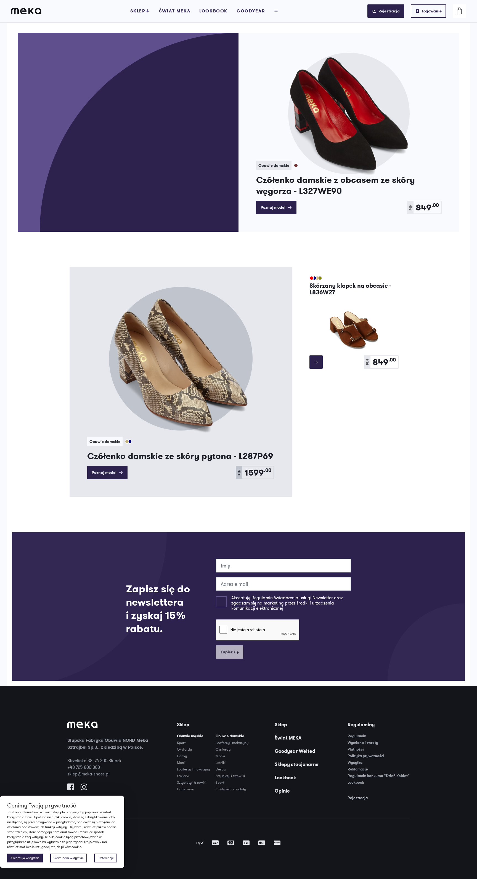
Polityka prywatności (366, 756)
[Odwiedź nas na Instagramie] (84, 788)
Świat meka (174, 11)
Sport (181, 742)
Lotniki (221, 762)
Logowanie (432, 11)
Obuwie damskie (230, 736)
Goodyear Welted (295, 751)
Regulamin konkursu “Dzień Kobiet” (379, 776)
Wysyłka (355, 762)
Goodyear (251, 11)
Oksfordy (184, 749)
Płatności (356, 749)
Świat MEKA (288, 738)
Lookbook (213, 11)
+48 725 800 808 (83, 767)
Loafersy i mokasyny (193, 769)
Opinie (282, 791)
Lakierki (183, 776)
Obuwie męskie (190, 736)
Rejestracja (389, 11)
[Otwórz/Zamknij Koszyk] (459, 11)
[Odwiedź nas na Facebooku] (70, 788)
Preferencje (105, 858)
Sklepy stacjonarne (297, 764)
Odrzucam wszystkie (69, 858)
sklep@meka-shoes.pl (88, 774)
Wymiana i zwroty (363, 742)
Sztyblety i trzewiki (191, 782)
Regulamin (357, 736)
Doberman (185, 789)
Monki (181, 762)
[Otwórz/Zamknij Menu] (276, 11)
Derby (182, 756)
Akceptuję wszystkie (24, 858)
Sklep (137, 11)
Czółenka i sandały (231, 789)
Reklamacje (358, 769)
